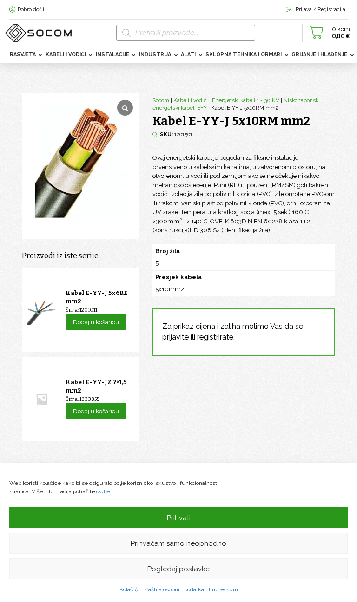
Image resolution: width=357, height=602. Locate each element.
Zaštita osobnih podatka (174, 589)
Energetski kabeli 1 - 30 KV (245, 100)
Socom (160, 100)
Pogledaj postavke (178, 569)
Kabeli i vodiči (190, 100)
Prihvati (179, 518)
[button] (327, 32)
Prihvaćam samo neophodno (178, 543)
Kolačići (129, 589)
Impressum (223, 589)
